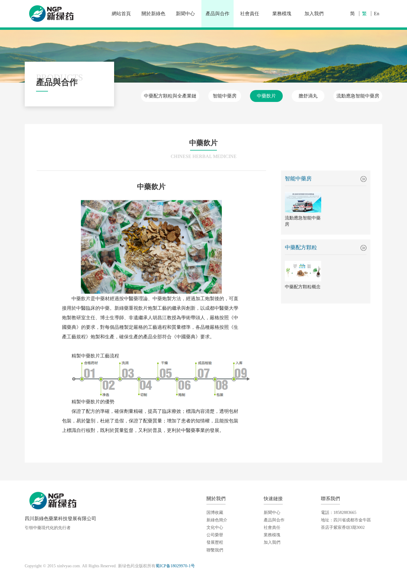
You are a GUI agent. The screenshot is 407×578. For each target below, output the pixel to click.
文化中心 (214, 527)
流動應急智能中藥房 (357, 95)
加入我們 (314, 13)
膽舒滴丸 (308, 95)
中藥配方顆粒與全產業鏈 (170, 95)
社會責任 (249, 13)
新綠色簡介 (216, 520)
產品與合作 (217, 13)
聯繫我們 (214, 550)
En (376, 13)
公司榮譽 (214, 535)
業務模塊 (281, 13)
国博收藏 (214, 512)
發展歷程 (214, 542)
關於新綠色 (153, 13)
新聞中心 (185, 13)
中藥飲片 (266, 95)
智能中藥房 (225, 95)
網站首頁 (121, 13)
